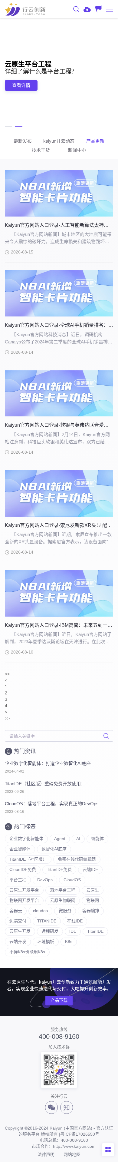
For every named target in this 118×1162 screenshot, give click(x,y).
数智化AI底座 (54, 848)
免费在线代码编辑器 (77, 859)
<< (7, 673)
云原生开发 (20, 931)
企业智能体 (20, 848)
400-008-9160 (59, 1036)
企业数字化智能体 (26, 838)
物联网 (92, 900)
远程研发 (49, 931)
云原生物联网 (62, 900)
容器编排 (90, 910)
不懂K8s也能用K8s (27, 951)
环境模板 (45, 941)
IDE (72, 931)
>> (7, 718)
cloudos (40, 910)
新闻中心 (77, 150)
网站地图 (72, 1154)
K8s (68, 941)
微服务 (65, 910)
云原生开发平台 (24, 890)
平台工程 (17, 879)
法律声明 (46, 1154)
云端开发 (17, 941)
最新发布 (23, 141)
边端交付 (17, 921)
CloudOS (72, 879)
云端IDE (90, 869)
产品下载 (59, 1000)
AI (78, 838)
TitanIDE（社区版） (28, 859)
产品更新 (95, 141)
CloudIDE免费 (22, 869)
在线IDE (75, 921)
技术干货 (41, 150)
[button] (8, 126)
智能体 (97, 838)
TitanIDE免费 (59, 869)
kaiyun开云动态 (58, 141)
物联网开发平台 (24, 900)
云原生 (92, 890)
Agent (59, 838)
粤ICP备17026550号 (79, 1134)
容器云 (15, 910)
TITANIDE (46, 921)
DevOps (45, 879)
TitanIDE (95, 931)
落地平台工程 (62, 890)
